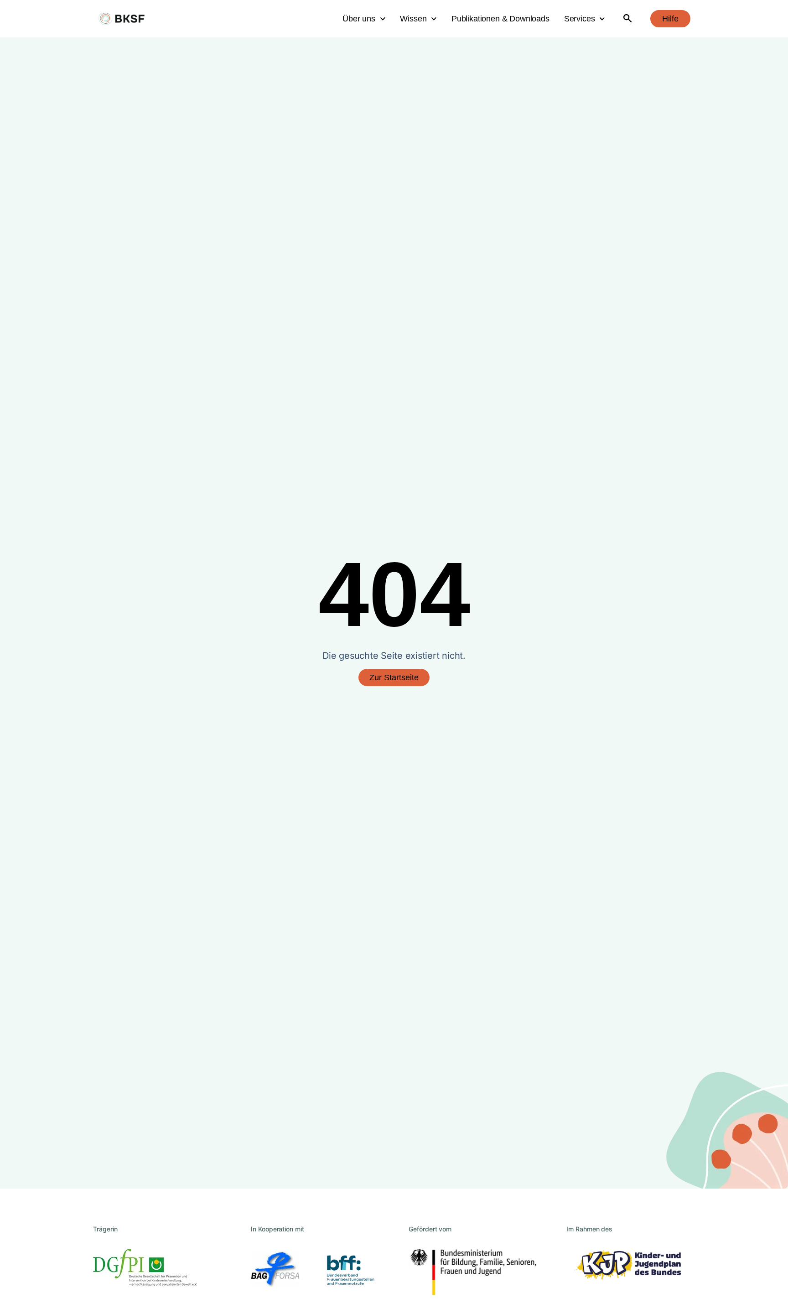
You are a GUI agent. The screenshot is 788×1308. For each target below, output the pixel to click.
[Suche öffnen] (628, 19)
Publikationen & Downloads (500, 18)
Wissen (413, 18)
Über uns (358, 18)
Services (579, 18)
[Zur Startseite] (121, 18)
